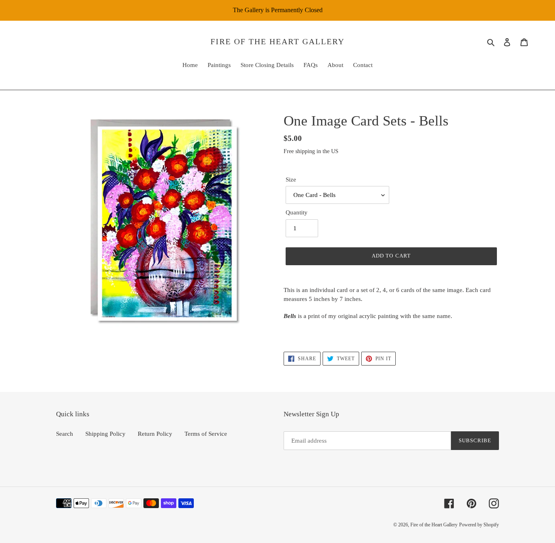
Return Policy (155, 434)
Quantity (297, 212)
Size (291, 179)
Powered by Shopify (479, 525)
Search (64, 434)
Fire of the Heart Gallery (277, 41)
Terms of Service (205, 434)
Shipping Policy (105, 434)
